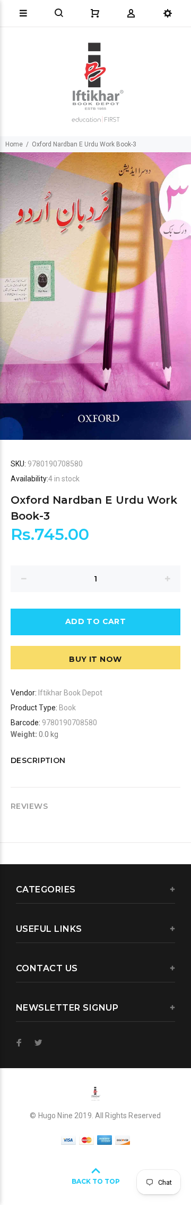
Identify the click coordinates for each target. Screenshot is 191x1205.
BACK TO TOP (96, 1181)
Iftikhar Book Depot (70, 692)
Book (67, 707)
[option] (95, 296)
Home (14, 144)
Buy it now (95, 659)
